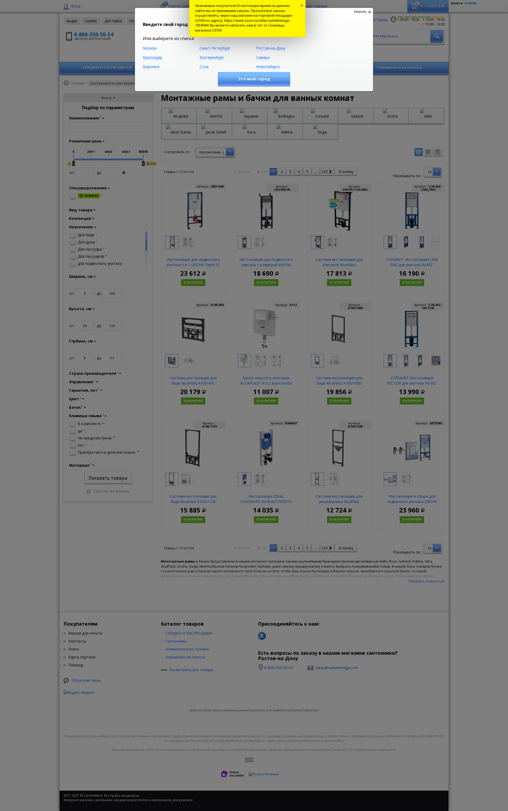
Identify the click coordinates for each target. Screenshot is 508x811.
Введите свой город (165, 24)
